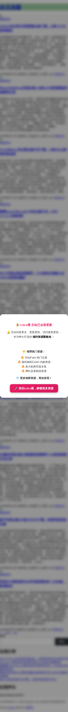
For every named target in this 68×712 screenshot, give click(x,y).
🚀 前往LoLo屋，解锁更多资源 (34, 388)
